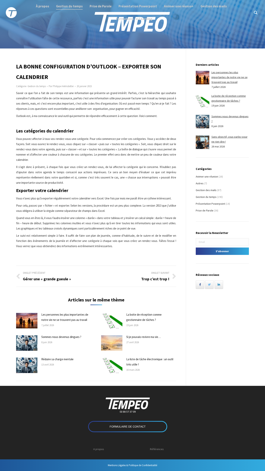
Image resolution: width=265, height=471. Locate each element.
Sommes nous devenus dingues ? (61, 337)
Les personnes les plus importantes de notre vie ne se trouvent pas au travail (64, 317)
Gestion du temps (37, 86)
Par (61, 86)
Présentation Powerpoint (210, 203)
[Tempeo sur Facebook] (200, 284)
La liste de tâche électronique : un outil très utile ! (149, 361)
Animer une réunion (207, 176)
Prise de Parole (204, 210)
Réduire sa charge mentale (57, 359)
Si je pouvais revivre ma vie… (143, 337)
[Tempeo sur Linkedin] (219, 284)
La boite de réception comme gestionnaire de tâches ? (144, 317)
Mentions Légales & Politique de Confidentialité (132, 465)
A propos (98, 449)
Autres (200, 183)
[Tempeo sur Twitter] (209, 284)
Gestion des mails (206, 190)
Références (157, 449)
